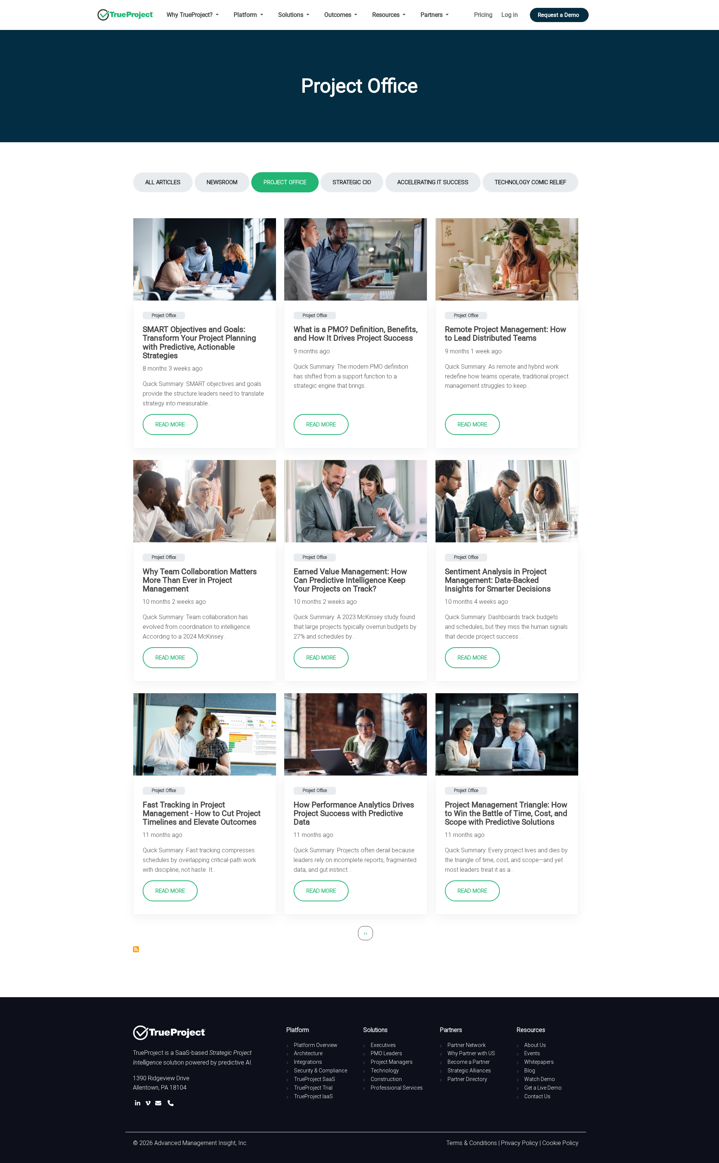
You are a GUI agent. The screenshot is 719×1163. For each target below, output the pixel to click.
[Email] (160, 1103)
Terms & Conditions (471, 1143)
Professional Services (397, 1088)
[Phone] (170, 1103)
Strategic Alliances (469, 1071)
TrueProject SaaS (314, 1079)
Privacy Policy (519, 1143)
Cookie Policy (560, 1143)
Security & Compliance (320, 1071)
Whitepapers (539, 1062)
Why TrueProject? (190, 14)
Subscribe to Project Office (136, 949)
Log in (509, 14)
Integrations (308, 1062)
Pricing (483, 14)
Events (532, 1053)
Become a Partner (469, 1062)
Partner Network (467, 1045)
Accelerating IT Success (432, 182)
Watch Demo (539, 1079)
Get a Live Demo (543, 1088)
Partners (432, 14)
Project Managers (392, 1062)
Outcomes (338, 14)
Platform (246, 14)
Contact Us (537, 1096)
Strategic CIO (352, 182)
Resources (386, 14)
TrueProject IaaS (313, 1096)
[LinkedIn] (139, 1103)
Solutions (291, 14)
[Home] (128, 15)
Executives (383, 1045)
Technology (385, 1071)
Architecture (308, 1053)
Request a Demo (559, 15)
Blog (529, 1071)
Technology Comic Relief (530, 182)
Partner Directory (467, 1079)
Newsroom (222, 182)
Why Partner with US (471, 1053)
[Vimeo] (149, 1103)
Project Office (285, 182)
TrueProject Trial (313, 1088)
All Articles (162, 182)
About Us (535, 1045)
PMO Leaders (386, 1053)
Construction (386, 1079)
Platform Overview (315, 1045)
